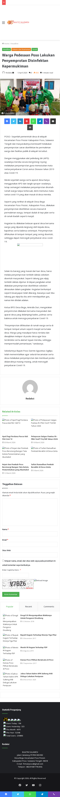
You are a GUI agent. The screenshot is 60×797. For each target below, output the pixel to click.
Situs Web (6, 550)
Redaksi (9, 73)
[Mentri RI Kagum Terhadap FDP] (10, 651)
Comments (49, 606)
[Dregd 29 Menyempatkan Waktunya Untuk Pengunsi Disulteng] (10, 623)
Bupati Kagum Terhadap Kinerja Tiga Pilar (38, 635)
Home (6, 43)
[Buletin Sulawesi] (18, 23)
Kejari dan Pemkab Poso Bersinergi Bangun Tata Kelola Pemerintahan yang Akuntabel (15, 467)
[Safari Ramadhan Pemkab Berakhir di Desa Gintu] (44, 454)
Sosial (34, 49)
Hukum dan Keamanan (21, 49)
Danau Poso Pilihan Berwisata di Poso (36, 660)
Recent (28, 606)
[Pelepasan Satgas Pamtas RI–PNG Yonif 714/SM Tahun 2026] (44, 426)
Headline (14, 43)
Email (5, 540)
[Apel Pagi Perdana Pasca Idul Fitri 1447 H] (15, 426)
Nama (5, 529)
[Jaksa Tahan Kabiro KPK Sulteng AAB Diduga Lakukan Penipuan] (10, 679)
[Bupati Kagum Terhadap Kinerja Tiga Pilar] (10, 639)
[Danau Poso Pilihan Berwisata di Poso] (10, 664)
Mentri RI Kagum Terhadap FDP (33, 647)
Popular (9, 606)
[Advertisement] (43, 20)
